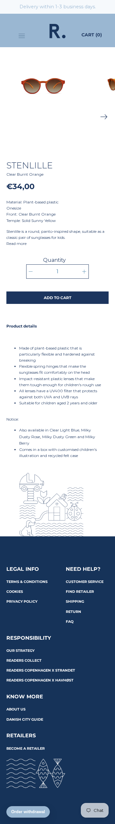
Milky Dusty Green (59, 436)
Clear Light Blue (64, 430)
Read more (16, 243)
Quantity (54, 260)
